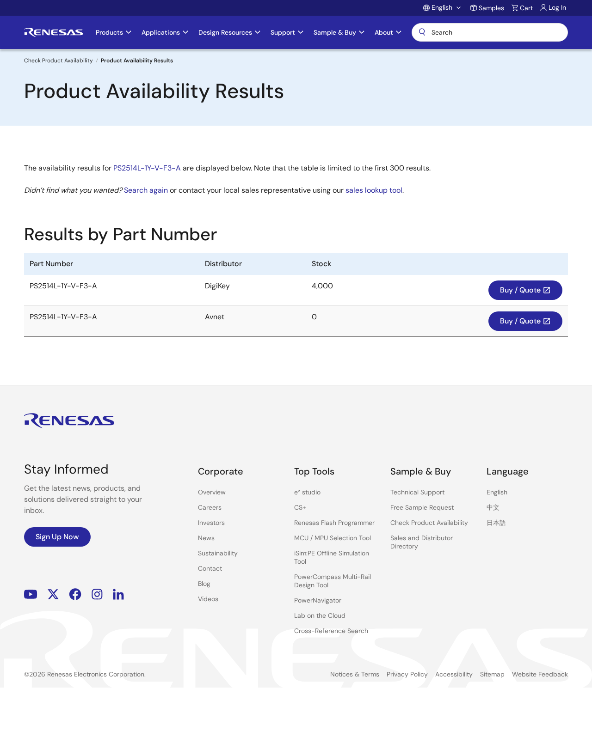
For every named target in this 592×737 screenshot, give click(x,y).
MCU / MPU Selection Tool (332, 538)
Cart (526, 8)
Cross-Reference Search (331, 631)
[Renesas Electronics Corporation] (53, 32)
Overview (212, 492)
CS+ (300, 507)
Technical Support (417, 492)
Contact (210, 568)
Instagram (97, 594)
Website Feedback (540, 674)
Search (490, 32)
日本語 (496, 522)
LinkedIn (118, 594)
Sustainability (218, 553)
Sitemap (492, 674)
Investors (211, 522)
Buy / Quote (525, 290)
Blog (204, 583)
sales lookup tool (373, 190)
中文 (493, 507)
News (206, 538)
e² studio (307, 492)
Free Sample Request (422, 507)
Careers (210, 507)
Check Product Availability (58, 60)
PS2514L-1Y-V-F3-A (147, 168)
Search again (146, 190)
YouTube (30, 594)
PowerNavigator (317, 600)
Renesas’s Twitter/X (53, 594)
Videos (208, 599)
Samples (491, 8)
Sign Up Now (57, 537)
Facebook (75, 594)
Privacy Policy (407, 674)
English (497, 492)
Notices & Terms (354, 674)
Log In (557, 7)
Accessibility (454, 674)
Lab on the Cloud (319, 615)
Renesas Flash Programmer (334, 522)
